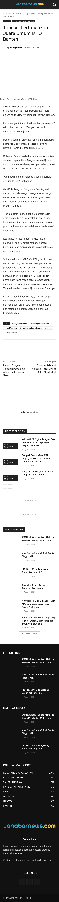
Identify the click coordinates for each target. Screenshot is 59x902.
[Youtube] (37, 882)
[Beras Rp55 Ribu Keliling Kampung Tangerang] (11, 589)
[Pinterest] (27, 55)
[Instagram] (32, 418)
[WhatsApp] (35, 55)
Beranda (7, 13)
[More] (42, 55)
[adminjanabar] (5, 47)
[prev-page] (5, 486)
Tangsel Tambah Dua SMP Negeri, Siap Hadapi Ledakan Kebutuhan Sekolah (36, 458)
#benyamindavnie (19, 323)
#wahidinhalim (10, 332)
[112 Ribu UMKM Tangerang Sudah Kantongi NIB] (11, 573)
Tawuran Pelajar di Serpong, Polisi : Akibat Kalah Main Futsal (44, 368)
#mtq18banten (10, 328)
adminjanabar (16, 47)
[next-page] (10, 486)
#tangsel (48, 328)
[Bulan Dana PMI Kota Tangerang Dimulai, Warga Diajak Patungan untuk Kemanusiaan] (11, 621)
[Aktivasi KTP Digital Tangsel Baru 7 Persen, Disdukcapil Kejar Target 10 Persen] (11, 605)
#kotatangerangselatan (39, 323)
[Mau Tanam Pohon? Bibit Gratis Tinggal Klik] (11, 557)
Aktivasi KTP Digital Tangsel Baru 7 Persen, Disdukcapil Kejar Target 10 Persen (39, 442)
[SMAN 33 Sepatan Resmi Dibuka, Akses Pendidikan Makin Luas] (11, 541)
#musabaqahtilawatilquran (31, 328)
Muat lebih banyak (29, 633)
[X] (20, 55)
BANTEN (17, 13)
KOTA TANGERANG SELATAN (23, 21)
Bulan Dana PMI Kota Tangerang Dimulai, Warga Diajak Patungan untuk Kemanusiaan (38, 620)
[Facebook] (13, 55)
